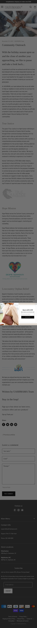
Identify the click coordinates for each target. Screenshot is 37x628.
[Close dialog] (36, 304)
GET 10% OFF (27, 317)
